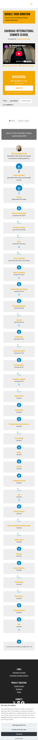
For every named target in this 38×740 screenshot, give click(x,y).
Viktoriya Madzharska (19, 153)
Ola (19, 494)
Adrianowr (19, 337)
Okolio (19, 466)
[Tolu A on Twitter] (19, 193)
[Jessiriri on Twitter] (19, 326)
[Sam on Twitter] (19, 247)
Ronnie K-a (19, 596)
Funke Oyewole (19, 568)
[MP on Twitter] (19, 630)
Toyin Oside (19, 438)
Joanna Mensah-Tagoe (19, 289)
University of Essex (11, 66)
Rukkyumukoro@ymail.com (19, 424)
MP (19, 624)
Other (32, 66)
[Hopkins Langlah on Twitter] (19, 385)
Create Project (19, 686)
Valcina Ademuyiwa (19, 213)
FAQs (19, 692)
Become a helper (23, 121)
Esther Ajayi (19, 539)
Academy (19, 689)
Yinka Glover (19, 396)
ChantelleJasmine (19, 306)
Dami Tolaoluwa (19, 272)
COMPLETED (19, 88)
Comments (9, 105)
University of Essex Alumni (19, 675)
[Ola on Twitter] (19, 500)
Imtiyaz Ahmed (19, 511)
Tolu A (19, 197)
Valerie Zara (19, 582)
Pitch (5, 101)
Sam (19, 241)
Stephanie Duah (19, 351)
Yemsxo (19, 554)
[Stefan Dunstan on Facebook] (19, 172)
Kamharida (19, 410)
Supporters (25, 101)
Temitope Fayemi (19, 480)
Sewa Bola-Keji (19, 610)
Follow (12, 121)
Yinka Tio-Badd (19, 258)
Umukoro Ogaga (19, 227)
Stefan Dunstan (19, 175)
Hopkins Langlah (19, 379)
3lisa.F (19, 452)
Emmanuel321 (19, 365)
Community (25, 66)
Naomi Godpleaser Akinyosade (19, 525)
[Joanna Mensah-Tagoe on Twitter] (19, 295)
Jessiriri (19, 320)
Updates (14, 101)
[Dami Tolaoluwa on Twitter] (19, 278)
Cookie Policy (19, 738)
